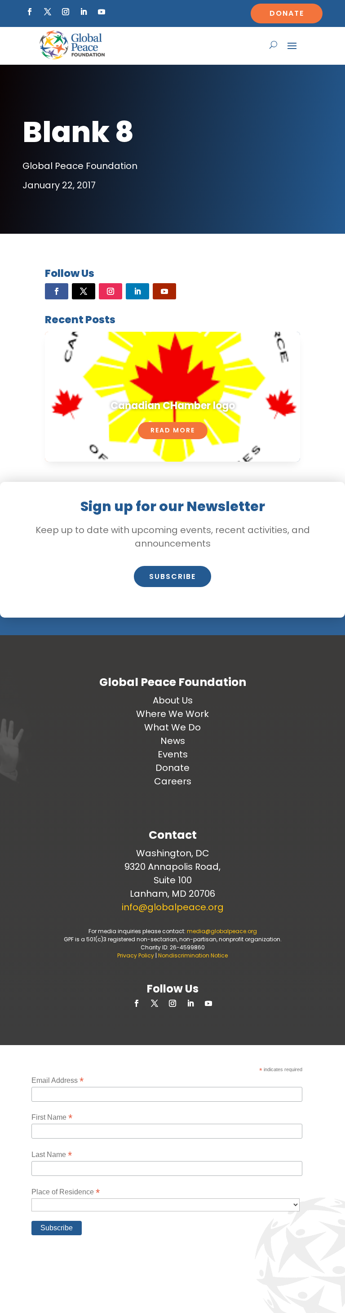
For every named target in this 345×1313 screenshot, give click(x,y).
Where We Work (172, 714)
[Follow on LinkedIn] (83, 11)
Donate (287, 13)
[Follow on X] (47, 11)
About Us (173, 700)
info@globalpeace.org (173, 907)
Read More (172, 430)
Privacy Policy (135, 955)
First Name (51, 1117)
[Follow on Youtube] (101, 11)
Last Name (51, 1154)
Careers (172, 781)
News (172, 740)
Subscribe (172, 576)
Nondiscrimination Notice (193, 955)
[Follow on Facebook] (29, 11)
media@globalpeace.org (222, 931)
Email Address (57, 1080)
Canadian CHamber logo (173, 406)
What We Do (172, 727)
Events (173, 754)
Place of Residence (65, 1192)
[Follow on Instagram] (65, 11)
